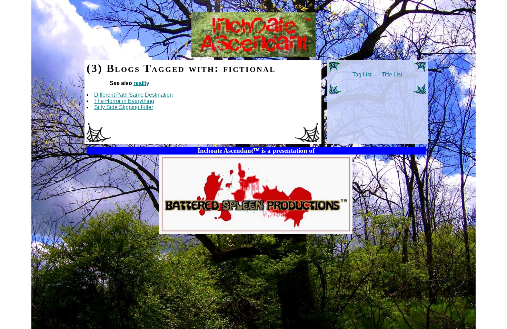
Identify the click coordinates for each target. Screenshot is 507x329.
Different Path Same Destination (133, 95)
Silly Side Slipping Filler (123, 107)
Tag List (361, 74)
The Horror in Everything (124, 101)
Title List (392, 74)
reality (141, 83)
